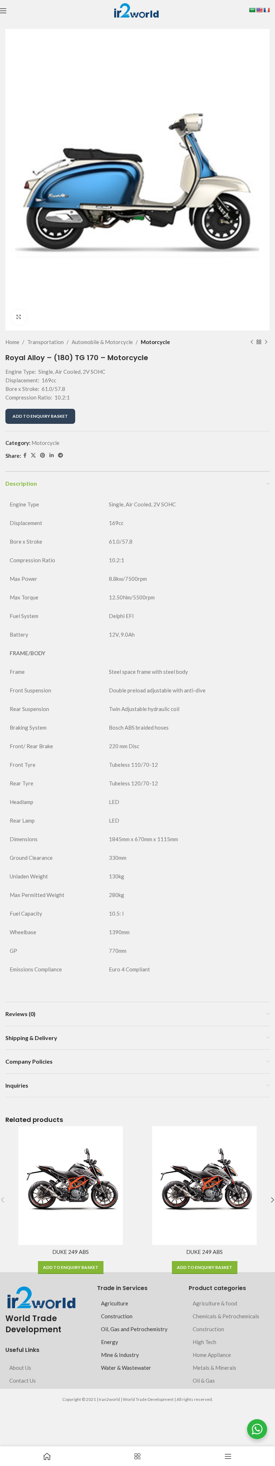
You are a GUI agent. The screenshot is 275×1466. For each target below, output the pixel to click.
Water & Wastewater (126, 1367)
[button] (70, 1267)
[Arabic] (252, 10)
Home (12, 342)
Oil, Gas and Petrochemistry (134, 1329)
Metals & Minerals (214, 1367)
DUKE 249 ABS (70, 1252)
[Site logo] (136, 10)
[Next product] (266, 341)
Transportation (45, 342)
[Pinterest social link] (42, 455)
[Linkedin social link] (51, 455)
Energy (109, 1342)
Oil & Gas (204, 1380)
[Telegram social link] (60, 455)
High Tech (204, 1342)
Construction (116, 1316)
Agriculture (114, 1303)
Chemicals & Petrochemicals (226, 1316)
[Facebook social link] (25, 455)
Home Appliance (212, 1355)
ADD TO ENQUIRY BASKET (40, 416)
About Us (20, 1367)
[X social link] (33, 455)
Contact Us (22, 1380)
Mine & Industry (120, 1355)
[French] (266, 10)
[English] (259, 10)
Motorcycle (155, 342)
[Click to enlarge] (19, 317)
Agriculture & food (215, 1303)
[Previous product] (251, 341)
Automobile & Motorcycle (102, 342)
